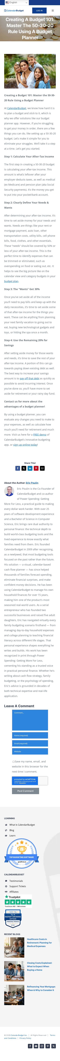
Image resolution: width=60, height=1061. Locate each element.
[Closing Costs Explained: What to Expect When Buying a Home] (14, 971)
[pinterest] (50, 1)
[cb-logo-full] (14, 10)
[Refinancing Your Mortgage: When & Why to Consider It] (14, 995)
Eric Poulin (32, 482)
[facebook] (34, 1)
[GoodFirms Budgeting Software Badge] (21, 839)
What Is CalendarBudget (22, 824)
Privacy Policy (25, 1038)
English (13, 2)
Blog (11, 830)
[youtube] (40, 1)
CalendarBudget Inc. (19, 1035)
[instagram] (45, 1)
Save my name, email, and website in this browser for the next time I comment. (30, 766)
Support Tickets (17, 886)
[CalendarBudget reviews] (18, 895)
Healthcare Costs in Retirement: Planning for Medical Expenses (39, 943)
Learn (12, 835)
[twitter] (55, 1)
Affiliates (14, 891)
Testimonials (16, 880)
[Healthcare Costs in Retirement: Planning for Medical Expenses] (14, 947)
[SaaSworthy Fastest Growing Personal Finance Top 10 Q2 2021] (13, 910)
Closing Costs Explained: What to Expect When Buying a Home (39, 966)
